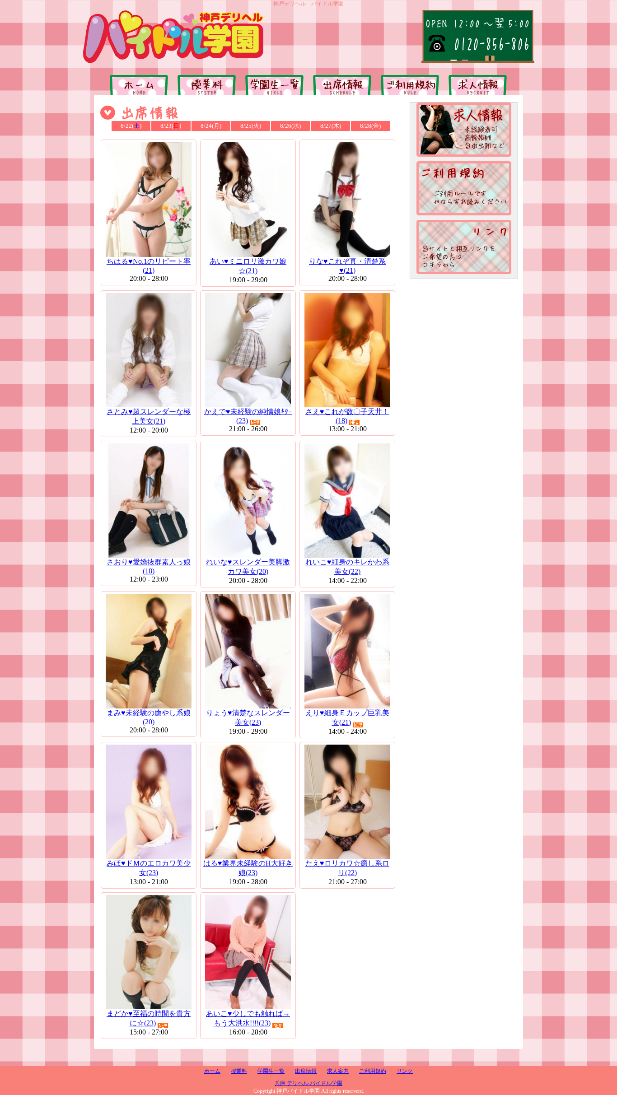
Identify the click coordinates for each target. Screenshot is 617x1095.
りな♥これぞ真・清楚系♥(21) (347, 265)
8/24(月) (211, 125)
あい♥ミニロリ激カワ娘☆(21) (248, 266)
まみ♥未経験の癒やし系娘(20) (149, 717)
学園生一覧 (271, 1071)
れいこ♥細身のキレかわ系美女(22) (347, 566)
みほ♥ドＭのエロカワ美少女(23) (149, 867)
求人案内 (338, 1071)
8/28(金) (370, 125)
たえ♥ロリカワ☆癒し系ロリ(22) (347, 867)
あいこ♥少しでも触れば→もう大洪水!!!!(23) (248, 1018)
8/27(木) (330, 125)
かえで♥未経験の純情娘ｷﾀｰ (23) (248, 416)
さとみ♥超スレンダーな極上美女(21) (149, 416)
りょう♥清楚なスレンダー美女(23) (248, 717)
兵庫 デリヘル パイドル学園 (308, 1083)
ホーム (212, 1071)
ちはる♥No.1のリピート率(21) (149, 265)
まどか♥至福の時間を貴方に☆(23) (149, 1018)
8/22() (131, 125)
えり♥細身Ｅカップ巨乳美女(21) (347, 717)
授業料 (239, 1071)
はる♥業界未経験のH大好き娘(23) (248, 867)
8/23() (170, 125)
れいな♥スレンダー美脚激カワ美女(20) (248, 566)
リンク (405, 1071)
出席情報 (306, 1071)
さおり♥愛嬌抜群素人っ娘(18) (149, 566)
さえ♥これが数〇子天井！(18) (347, 416)
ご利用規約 (372, 1071)
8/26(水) (290, 125)
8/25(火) (250, 125)
